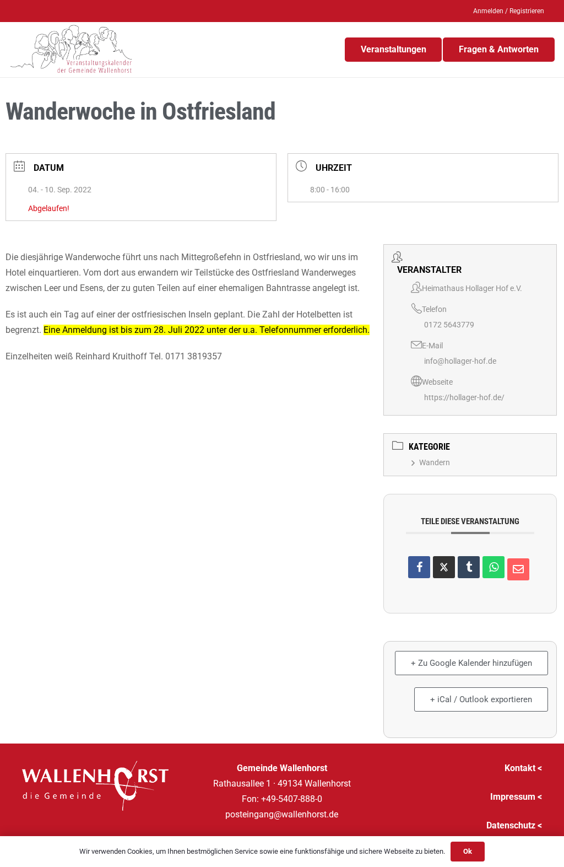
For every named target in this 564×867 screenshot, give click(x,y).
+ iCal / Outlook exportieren (481, 699)
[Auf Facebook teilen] (419, 567)
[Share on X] (444, 567)
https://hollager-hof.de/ (464, 397)
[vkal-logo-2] (71, 49)
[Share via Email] (518, 569)
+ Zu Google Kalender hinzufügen (471, 663)
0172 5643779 (449, 324)
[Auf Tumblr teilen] (469, 567)
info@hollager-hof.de (460, 361)
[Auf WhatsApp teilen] (493, 567)
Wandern (434, 462)
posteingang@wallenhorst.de (281, 814)
